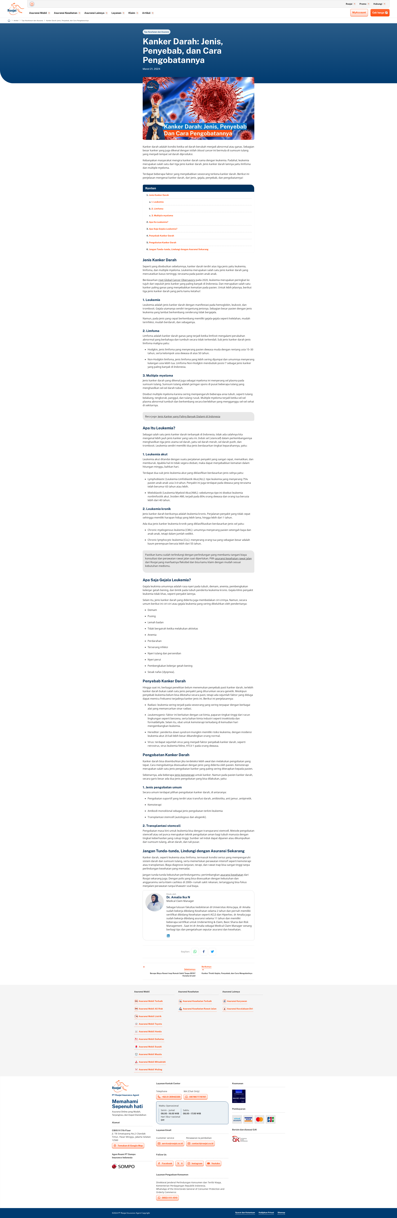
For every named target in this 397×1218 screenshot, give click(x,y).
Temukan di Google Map (130, 1145)
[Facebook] (203, 951)
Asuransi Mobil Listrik (150, 1016)
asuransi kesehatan (231, 874)
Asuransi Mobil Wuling (150, 1069)
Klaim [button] (131, 12)
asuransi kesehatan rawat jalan (233, 558)
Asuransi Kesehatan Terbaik (197, 1001)
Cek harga (378, 12)
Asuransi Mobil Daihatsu (151, 1039)
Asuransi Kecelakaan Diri (240, 1008)
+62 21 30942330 (171, 1097)
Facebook (167, 1163)
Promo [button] (362, 4)
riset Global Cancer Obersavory (176, 280)
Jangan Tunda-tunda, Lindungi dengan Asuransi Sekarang (178, 249)
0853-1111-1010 (169, 1197)
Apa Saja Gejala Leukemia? (163, 229)
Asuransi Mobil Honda (150, 1031)
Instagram (197, 1163)
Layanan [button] (116, 12)
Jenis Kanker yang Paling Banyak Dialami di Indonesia (189, 416)
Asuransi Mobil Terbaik (151, 1001)
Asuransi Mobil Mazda (150, 1054)
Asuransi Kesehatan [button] (65, 12)
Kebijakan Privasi (266, 1212)
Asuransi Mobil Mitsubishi (152, 1062)
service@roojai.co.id (172, 1143)
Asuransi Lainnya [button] (94, 12)
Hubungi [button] (377, 4)
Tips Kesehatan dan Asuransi (156, 32)
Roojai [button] (349, 4)
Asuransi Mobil (142, 991)
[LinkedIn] (209, 936)
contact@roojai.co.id (202, 1143)
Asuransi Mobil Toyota (150, 1024)
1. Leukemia (158, 202)
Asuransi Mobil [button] (38, 12)
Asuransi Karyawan (237, 1001)
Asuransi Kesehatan (188, 991)
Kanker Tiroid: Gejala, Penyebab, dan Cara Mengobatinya (227, 973)
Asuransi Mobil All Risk (151, 1008)
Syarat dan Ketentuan (245, 1212)
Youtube (215, 1163)
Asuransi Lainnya (231, 991)
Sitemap (281, 1212)
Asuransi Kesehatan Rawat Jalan (199, 1008)
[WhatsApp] (195, 951)
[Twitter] (212, 951)
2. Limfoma (157, 208)
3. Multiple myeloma (162, 215)
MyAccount (359, 12)
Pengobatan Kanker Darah (162, 242)
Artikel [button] (146, 12)
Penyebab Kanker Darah (161, 235)
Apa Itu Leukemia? (158, 222)
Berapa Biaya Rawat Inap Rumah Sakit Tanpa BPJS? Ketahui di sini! (172, 974)
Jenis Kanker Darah (159, 195)
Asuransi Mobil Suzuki (150, 1046)
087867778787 (197, 1097)
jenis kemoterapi (184, 775)
